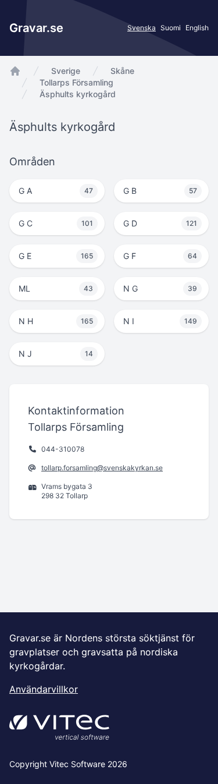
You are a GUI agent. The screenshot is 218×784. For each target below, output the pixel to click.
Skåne (122, 71)
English (197, 27)
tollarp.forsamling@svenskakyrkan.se (102, 467)
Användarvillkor (43, 689)
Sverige (65, 71)
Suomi (170, 27)
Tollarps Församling (76, 82)
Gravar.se (36, 28)
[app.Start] (15, 71)
